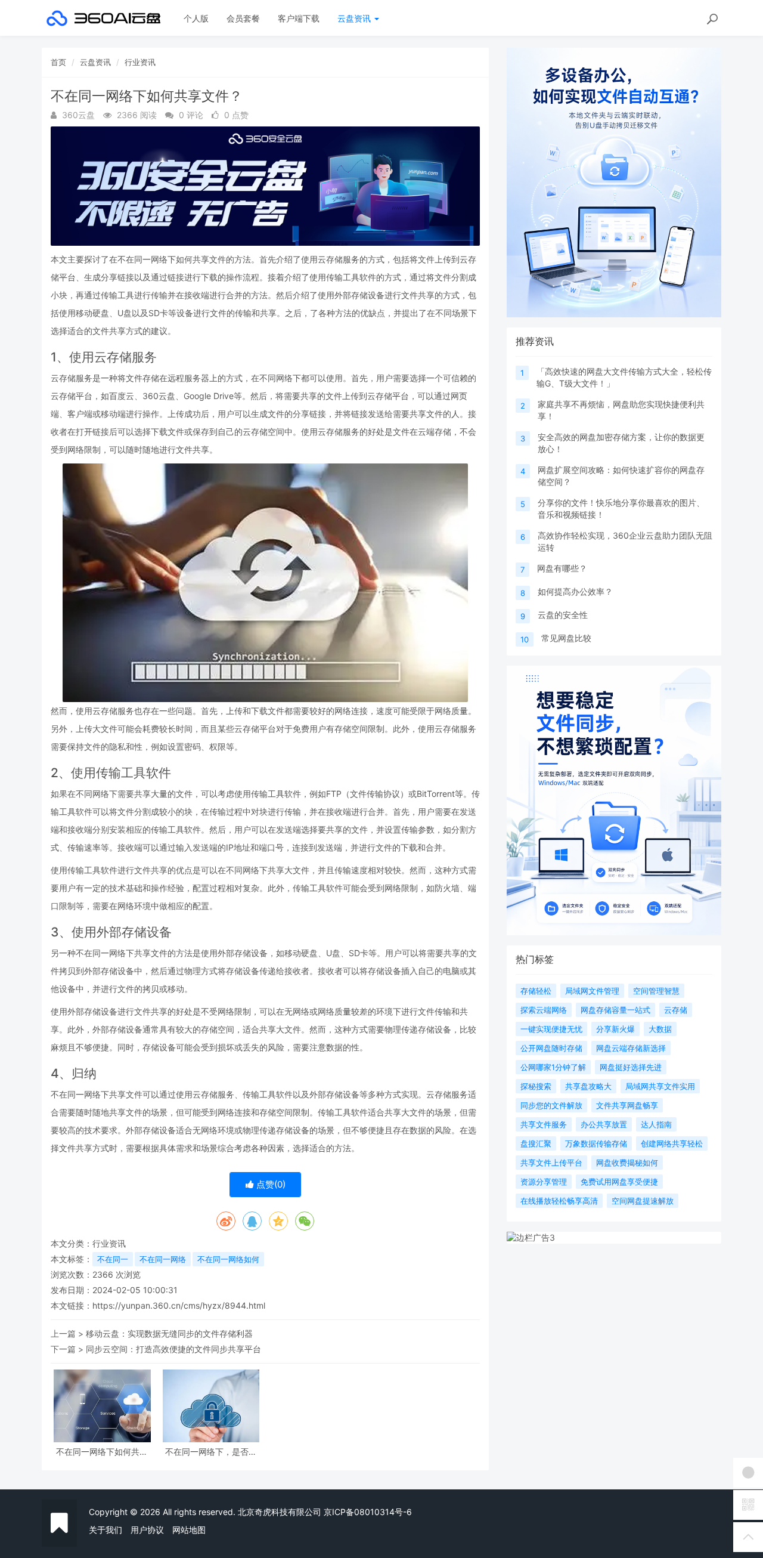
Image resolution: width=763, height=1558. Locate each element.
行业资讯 (140, 62)
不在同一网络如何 (228, 1259)
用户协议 (147, 1530)
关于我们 (105, 1530)
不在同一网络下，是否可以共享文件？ (211, 1451)
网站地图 (189, 1530)
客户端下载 (299, 18)
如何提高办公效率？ (575, 591)
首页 (58, 62)
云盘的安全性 (563, 615)
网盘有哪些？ (562, 568)
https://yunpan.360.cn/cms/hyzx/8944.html (178, 1305)
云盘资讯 (355, 18)
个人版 (196, 18)
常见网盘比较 (566, 638)
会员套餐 (243, 18)
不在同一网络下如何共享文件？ (102, 1451)
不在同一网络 (162, 1259)
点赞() (270, 1184)
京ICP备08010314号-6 (368, 1512)
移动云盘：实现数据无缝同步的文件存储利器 (169, 1333)
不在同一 (112, 1259)
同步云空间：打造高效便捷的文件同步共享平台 (173, 1349)
